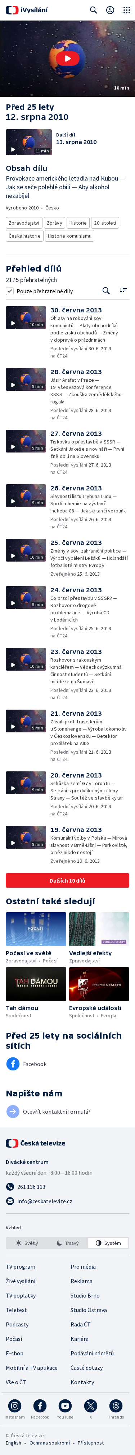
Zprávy (54, 223)
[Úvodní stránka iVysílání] (27, 10)
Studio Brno (85, 1295)
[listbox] (67, 1243)
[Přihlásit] (110, 10)
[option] (27, 1243)
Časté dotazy (87, 1367)
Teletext (16, 1309)
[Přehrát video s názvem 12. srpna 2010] (68, 58)
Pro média (83, 1266)
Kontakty (82, 1382)
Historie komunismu (70, 236)
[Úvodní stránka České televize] (36, 1143)
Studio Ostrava (89, 1309)
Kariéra (80, 1338)
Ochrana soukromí (50, 1442)
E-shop (14, 1353)
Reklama (82, 1281)
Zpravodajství (24, 223)
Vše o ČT (16, 1382)
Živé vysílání (20, 1281)
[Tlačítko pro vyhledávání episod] (106, 291)
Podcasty (17, 1324)
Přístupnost (91, 1442)
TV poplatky (21, 1295)
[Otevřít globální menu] (126, 10)
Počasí (14, 1338)
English (13, 1442)
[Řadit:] (123, 290)
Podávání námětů (92, 1353)
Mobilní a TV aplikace (32, 1367)
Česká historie (25, 236)
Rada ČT (81, 1324)
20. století (105, 223)
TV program (20, 1266)
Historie (78, 223)
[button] (67, 59)
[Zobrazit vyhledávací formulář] (93, 10)
